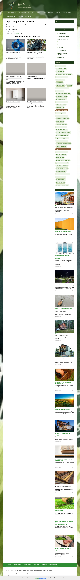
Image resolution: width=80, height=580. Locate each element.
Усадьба (21, 3)
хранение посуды (60, 179)
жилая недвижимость (61, 101)
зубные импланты (61, 104)
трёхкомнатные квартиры (63, 160)
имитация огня (60, 107)
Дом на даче (28, 16)
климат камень (60, 121)
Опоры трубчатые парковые (62, 284)
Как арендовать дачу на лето (62, 333)
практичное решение (61, 129)
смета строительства (61, 140)
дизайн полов (59, 90)
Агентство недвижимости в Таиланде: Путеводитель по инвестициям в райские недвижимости (64, 523)
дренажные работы (61, 99)
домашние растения (61, 96)
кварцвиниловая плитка (62, 118)
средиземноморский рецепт (63, 143)
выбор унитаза (60, 79)
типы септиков (60, 157)
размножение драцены (62, 135)
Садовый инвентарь (36, 12)
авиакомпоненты (60, 65)
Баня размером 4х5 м (33, 76)
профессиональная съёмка (63, 132)
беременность (60, 71)
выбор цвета (59, 82)
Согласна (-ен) (43, 578)
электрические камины (62, 185)
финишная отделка (61, 171)
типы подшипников (61, 154)
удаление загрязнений (62, 162)
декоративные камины (62, 88)
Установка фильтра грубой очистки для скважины (13, 53)
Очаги (44, 12)
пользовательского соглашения (36, 575)
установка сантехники (62, 165)
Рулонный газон (59, 510)
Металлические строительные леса (63, 205)
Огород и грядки (67, 12)
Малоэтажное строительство (62, 358)
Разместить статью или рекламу (49, 564)
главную (17, 33)
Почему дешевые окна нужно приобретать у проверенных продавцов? (62, 257)
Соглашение (36, 564)
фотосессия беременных (62, 174)
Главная (9, 564)
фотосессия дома (60, 176)
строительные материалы (63, 149)
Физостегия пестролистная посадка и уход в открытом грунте (14, 78)
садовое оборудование (62, 138)
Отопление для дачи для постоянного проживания (13, 102)
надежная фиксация (61, 124)
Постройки (58, 12)
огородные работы (61, 126)
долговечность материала (63, 93)
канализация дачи (61, 113)
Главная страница (11, 12)
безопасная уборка (61, 68)
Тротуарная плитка (59, 484)
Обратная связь (17, 564)
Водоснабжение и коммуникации (15, 16)
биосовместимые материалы (64, 74)
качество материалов (61, 115)
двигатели (69, 85)
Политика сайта (27, 564)
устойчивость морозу (62, 168)
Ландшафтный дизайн (23, 12)
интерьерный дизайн (61, 110)
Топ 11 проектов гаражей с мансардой (35, 102)
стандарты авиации (61, 146)
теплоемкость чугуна (61, 151)
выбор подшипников (61, 77)
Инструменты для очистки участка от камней (34, 53)
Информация (58, 213)
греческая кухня (60, 85)
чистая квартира (60, 182)
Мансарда (50, 12)
